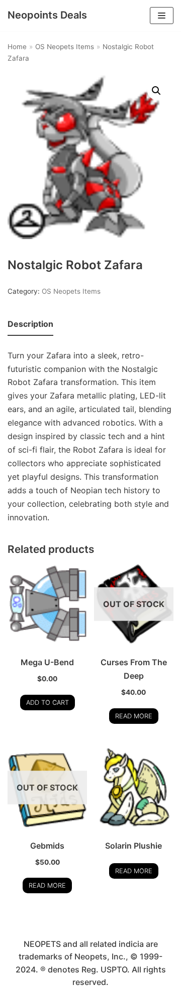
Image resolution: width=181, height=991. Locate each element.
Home (17, 47)
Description (30, 324)
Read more (133, 716)
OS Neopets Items (64, 47)
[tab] (30, 324)
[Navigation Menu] (161, 15)
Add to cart (47, 702)
